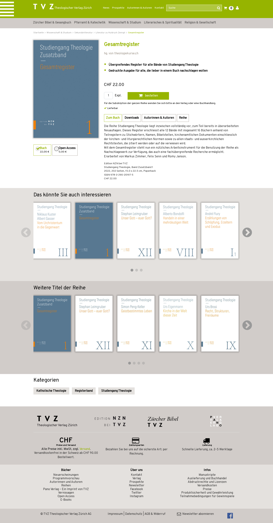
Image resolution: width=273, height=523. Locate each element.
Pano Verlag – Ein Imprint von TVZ (66, 489)
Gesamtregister (136, 32)
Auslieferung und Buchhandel (207, 478)
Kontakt (159, 7)
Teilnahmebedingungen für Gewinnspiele (207, 496)
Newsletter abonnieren (197, 514)
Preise (207, 489)
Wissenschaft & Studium (124, 23)
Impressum (115, 514)
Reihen (66, 485)
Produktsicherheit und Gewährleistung (207, 493)
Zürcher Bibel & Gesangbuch (52, 23)
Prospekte (118, 7)
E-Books (66, 500)
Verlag (136, 478)
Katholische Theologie (51, 391)
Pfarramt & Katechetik (89, 23)
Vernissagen (66, 493)
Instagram (136, 496)
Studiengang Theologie (116, 391)
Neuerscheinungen (66, 475)
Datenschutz (133, 514)
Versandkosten (207, 485)
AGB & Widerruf (154, 514)
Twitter (136, 493)
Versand (84, 449)
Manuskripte (207, 475)
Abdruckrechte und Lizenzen (207, 482)
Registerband (84, 391)
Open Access (66, 496)
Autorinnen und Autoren (66, 482)
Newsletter (136, 485)
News (106, 7)
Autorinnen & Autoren (139, 7)
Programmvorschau (66, 478)
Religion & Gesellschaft (200, 23)
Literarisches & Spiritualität (163, 23)
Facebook (136, 489)
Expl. (118, 95)
